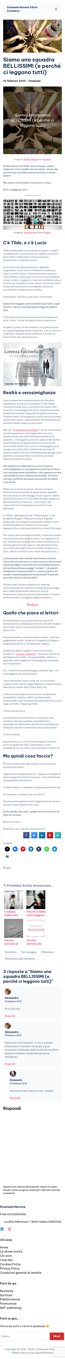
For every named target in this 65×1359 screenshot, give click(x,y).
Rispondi (10, 1016)
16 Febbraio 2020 (13, 1001)
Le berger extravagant (26, 429)
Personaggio (29, 952)
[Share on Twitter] (34, 837)
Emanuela (35, 80)
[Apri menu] (56, 9)
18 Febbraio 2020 (13, 1035)
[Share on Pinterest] (50, 837)
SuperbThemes (44, 1352)
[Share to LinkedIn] (42, 837)
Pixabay (47, 159)
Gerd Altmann (30, 232)
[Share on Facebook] (26, 837)
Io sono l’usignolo (26, 653)
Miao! (56, 1336)
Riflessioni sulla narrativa (20, 958)
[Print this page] (58, 837)
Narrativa (10, 952)
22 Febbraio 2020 (18, 1083)
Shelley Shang (31, 159)
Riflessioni (47, 952)
